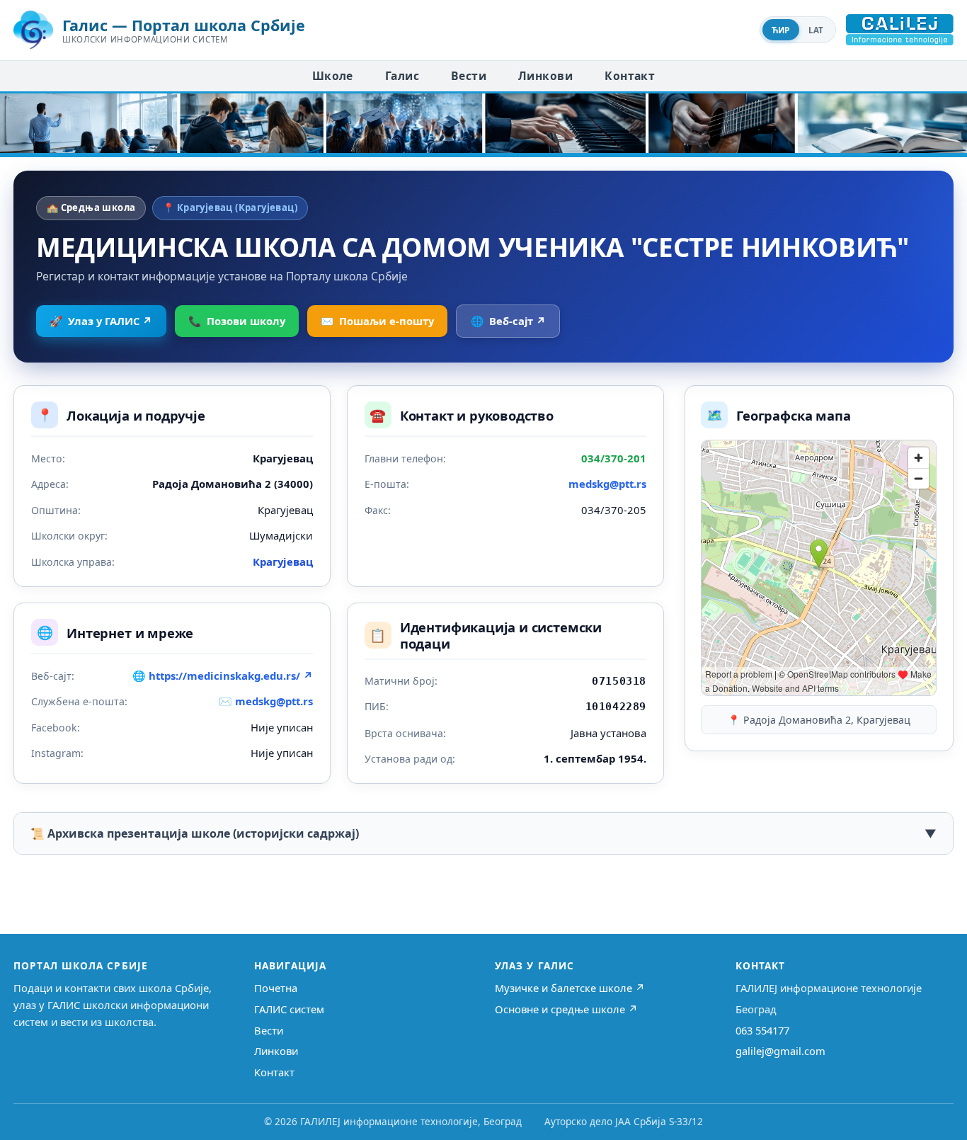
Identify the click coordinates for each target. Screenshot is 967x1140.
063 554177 (762, 1030)
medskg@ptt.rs (607, 484)
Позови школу (236, 321)
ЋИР (781, 30)
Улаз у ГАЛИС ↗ (101, 321)
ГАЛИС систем (289, 1009)
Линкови (545, 76)
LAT (816, 30)
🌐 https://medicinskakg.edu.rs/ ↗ (222, 675)
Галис (402, 76)
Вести (468, 76)
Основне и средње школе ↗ (566, 1009)
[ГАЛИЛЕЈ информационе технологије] (900, 29)
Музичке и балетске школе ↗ (570, 988)
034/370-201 (613, 458)
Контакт (630, 76)
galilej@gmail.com (780, 1051)
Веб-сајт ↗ (508, 321)
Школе (332, 76)
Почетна (275, 988)
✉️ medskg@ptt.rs (266, 701)
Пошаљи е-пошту (377, 321)
